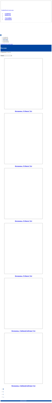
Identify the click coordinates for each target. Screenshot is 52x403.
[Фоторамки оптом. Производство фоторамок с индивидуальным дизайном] (10, 6)
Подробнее (25, 396)
